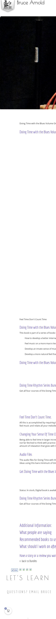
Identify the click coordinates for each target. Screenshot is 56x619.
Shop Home (25, 307)
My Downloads (41, 11)
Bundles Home (25, 311)
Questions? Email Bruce (29, 592)
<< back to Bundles (28, 560)
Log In (51, 11)
